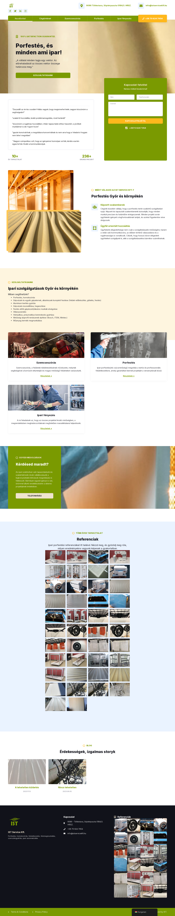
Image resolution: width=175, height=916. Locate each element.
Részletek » (46, 376)
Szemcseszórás (72, 18)
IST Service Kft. (16, 832)
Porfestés (99, 18)
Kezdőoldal (20, 18)
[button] (152, 18)
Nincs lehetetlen (67, 787)
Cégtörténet (45, 18)
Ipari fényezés (124, 18)
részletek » (129, 376)
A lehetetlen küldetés (27, 787)
